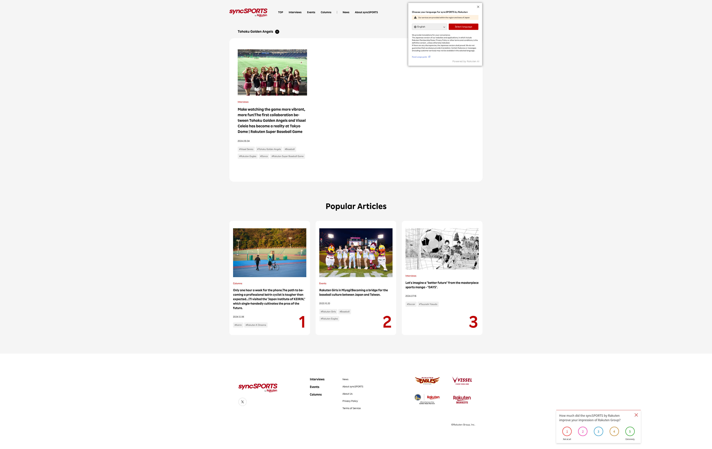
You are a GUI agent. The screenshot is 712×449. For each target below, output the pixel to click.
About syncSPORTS (366, 12)
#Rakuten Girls (328, 311)
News (346, 12)
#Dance (264, 156)
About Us (347, 393)
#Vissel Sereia (246, 149)
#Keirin (238, 325)
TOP (280, 12)
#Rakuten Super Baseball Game (288, 156)
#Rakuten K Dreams (256, 325)
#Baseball (290, 149)
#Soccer (411, 304)
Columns (326, 12)
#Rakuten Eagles (247, 156)
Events (311, 12)
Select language (463, 26)
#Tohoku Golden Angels (269, 149)
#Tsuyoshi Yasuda (428, 304)
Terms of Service (351, 408)
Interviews (295, 12)
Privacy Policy (350, 400)
